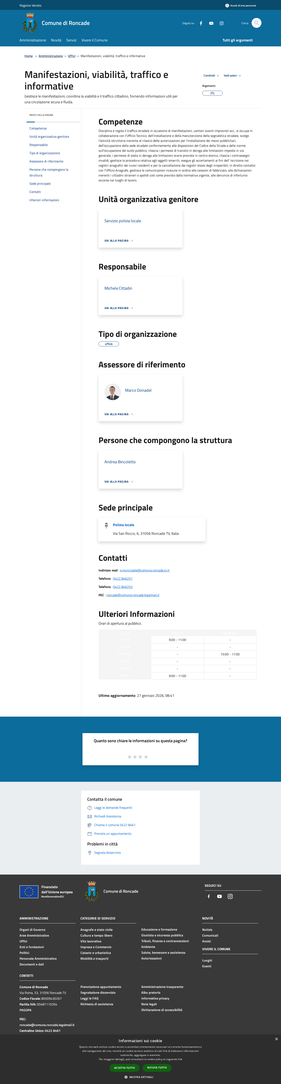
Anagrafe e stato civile (96, 929)
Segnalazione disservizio (98, 992)
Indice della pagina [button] (41, 115)
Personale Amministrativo (38, 958)
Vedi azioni (230, 75)
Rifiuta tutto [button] (157, 1067)
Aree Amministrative (34, 935)
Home (28, 55)
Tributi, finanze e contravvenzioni (165, 940)
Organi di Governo (32, 929)
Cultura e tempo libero (96, 935)
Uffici (71, 55)
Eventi (206, 966)
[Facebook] (199, 23)
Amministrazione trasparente (162, 986)
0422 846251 (122, 578)
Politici (24, 952)
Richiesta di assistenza (96, 1004)
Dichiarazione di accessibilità (161, 1009)
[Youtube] (210, 23)
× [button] (276, 1039)
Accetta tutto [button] (124, 1068)
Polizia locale (123, 525)
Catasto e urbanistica (95, 952)
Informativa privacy (155, 998)
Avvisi (206, 941)
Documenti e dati (32, 964)
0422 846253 (122, 586)
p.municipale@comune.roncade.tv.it (145, 570)
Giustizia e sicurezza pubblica (162, 935)
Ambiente (148, 946)
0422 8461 (52, 1030)
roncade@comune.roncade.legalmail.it (132, 595)
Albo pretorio (150, 992)
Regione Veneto (30, 5)
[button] (140, 1077)
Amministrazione (51, 55)
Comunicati (210, 935)
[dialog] (140, 1059)
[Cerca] (256, 23)
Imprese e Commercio (95, 946)
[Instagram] (220, 23)
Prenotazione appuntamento (100, 986)
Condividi (210, 75)
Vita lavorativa (90, 941)
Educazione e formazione (159, 929)
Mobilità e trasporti (94, 958)
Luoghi (207, 960)
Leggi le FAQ (89, 998)
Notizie (207, 929)
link (180, 1059)
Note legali (149, 1004)
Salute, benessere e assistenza (163, 952)
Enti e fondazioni (32, 946)
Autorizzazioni (151, 958)
